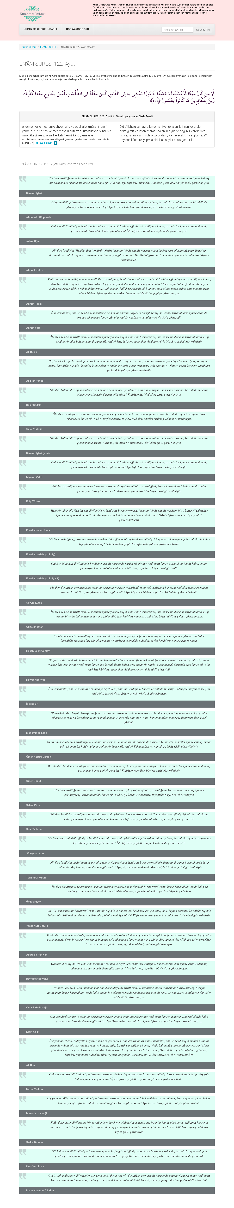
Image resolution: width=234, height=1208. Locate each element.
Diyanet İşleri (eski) (38, 453)
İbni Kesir (32, 704)
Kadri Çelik (32, 1031)
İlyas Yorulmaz (35, 1166)
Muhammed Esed (36, 732)
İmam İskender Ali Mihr (40, 1190)
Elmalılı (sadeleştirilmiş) (40, 554)
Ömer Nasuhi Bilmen (38, 756)
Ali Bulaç (31, 352)
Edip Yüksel (33, 501)
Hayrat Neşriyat (35, 679)
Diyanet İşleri (34, 193)
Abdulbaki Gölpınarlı (38, 217)
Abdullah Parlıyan (36, 954)
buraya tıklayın (44, 143)
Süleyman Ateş (35, 853)
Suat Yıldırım (34, 829)
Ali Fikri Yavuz (35, 380)
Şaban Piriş (33, 805)
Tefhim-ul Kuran (36, 877)
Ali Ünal (30, 1065)
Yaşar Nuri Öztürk (37, 925)
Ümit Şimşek (33, 901)
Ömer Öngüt (33, 781)
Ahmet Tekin (34, 303)
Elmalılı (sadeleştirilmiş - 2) (42, 578)
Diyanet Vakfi (34, 477)
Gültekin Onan (34, 626)
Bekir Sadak (33, 405)
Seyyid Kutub (34, 602)
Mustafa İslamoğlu (37, 1113)
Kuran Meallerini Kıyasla (40, 29)
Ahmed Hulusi (34, 270)
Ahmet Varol (33, 327)
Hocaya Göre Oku (77, 29)
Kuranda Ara (203, 29)
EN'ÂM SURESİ (48, 47)
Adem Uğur (33, 241)
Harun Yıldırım (35, 1089)
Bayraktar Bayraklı (37, 978)
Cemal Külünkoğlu (37, 1007)
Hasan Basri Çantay (38, 650)
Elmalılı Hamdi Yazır (38, 530)
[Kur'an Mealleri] (32, 13)
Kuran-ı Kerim (29, 47)
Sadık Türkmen (35, 1142)
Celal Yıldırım (34, 429)
